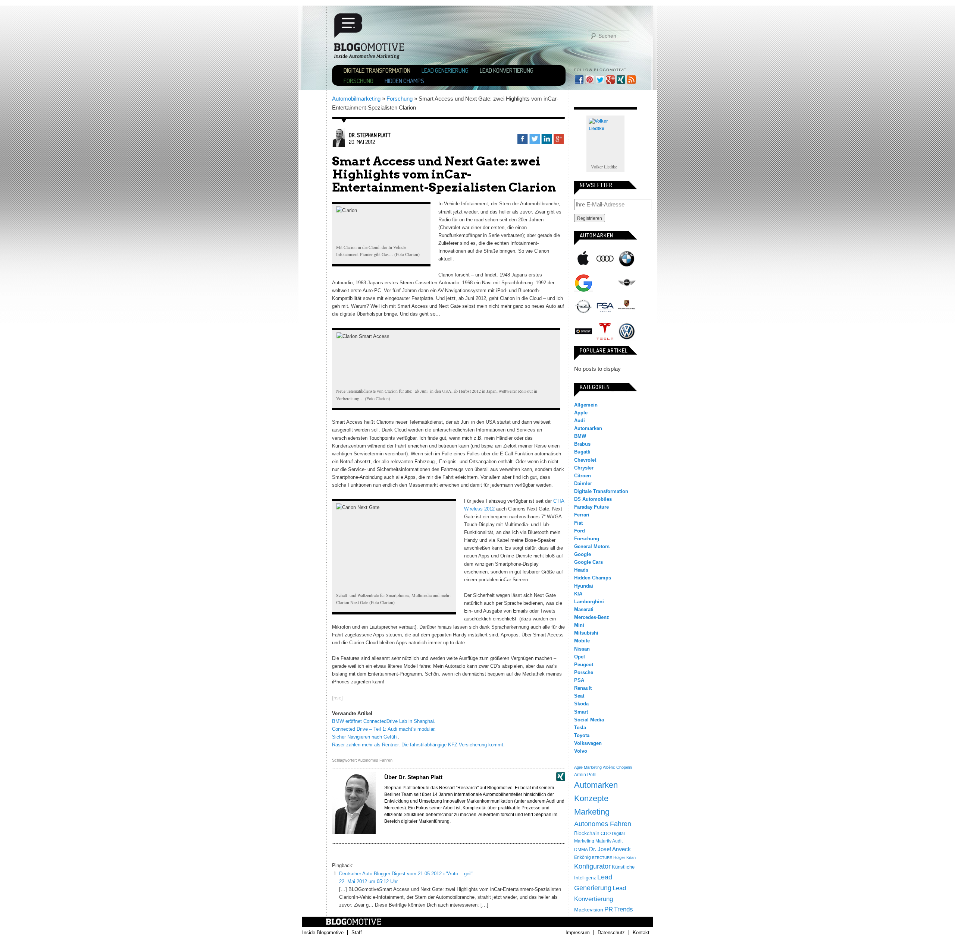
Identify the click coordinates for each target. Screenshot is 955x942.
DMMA (581, 849)
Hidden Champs (404, 81)
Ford (579, 531)
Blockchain (586, 833)
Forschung (358, 81)
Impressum (578, 932)
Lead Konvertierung (506, 70)
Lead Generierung (445, 70)
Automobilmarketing (356, 98)
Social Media (589, 720)
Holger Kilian (624, 857)
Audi (605, 258)
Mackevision (588, 910)
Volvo (580, 751)
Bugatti (582, 452)
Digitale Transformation (377, 70)
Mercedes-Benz (605, 283)
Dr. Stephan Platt (370, 135)
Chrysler (584, 468)
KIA (578, 594)
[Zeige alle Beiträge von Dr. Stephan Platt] (338, 145)
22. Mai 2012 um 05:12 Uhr (368, 881)
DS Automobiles (593, 499)
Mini (626, 283)
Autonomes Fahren (375, 760)
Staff (356, 932)
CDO (606, 833)
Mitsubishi (586, 633)
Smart (583, 331)
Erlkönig (582, 857)
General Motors (592, 546)
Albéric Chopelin (617, 767)
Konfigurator (592, 866)
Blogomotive (374, 39)
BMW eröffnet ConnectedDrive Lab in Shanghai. (383, 721)
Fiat (578, 523)
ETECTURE (602, 858)
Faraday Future (591, 507)
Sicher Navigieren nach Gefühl (365, 737)
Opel (583, 307)
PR (608, 909)
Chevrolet (585, 460)
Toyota (581, 735)
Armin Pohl (585, 774)
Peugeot (583, 664)
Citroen (582, 475)
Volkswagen (626, 331)
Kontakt (641, 932)
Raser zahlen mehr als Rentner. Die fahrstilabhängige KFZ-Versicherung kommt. (418, 744)
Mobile (582, 641)
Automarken (588, 428)
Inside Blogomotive (323, 932)
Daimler (583, 483)
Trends (623, 909)
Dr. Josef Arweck (610, 849)
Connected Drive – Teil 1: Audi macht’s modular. (384, 729)
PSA (605, 307)
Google (583, 283)
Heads (581, 570)
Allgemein (586, 405)
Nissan (582, 649)
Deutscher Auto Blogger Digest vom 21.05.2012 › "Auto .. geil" (406, 873)
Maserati (584, 609)
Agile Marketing (588, 767)
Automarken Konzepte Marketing (596, 798)
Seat (579, 696)
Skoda (581, 703)
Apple (583, 258)
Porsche (626, 305)
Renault (583, 688)
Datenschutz (611, 932)
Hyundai (583, 586)
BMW (626, 258)
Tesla (605, 331)
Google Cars (588, 562)
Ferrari (581, 515)
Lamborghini (589, 601)
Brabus (582, 444)
